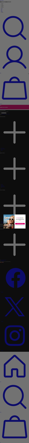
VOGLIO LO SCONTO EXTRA (20, 223)
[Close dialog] (24, 215)
